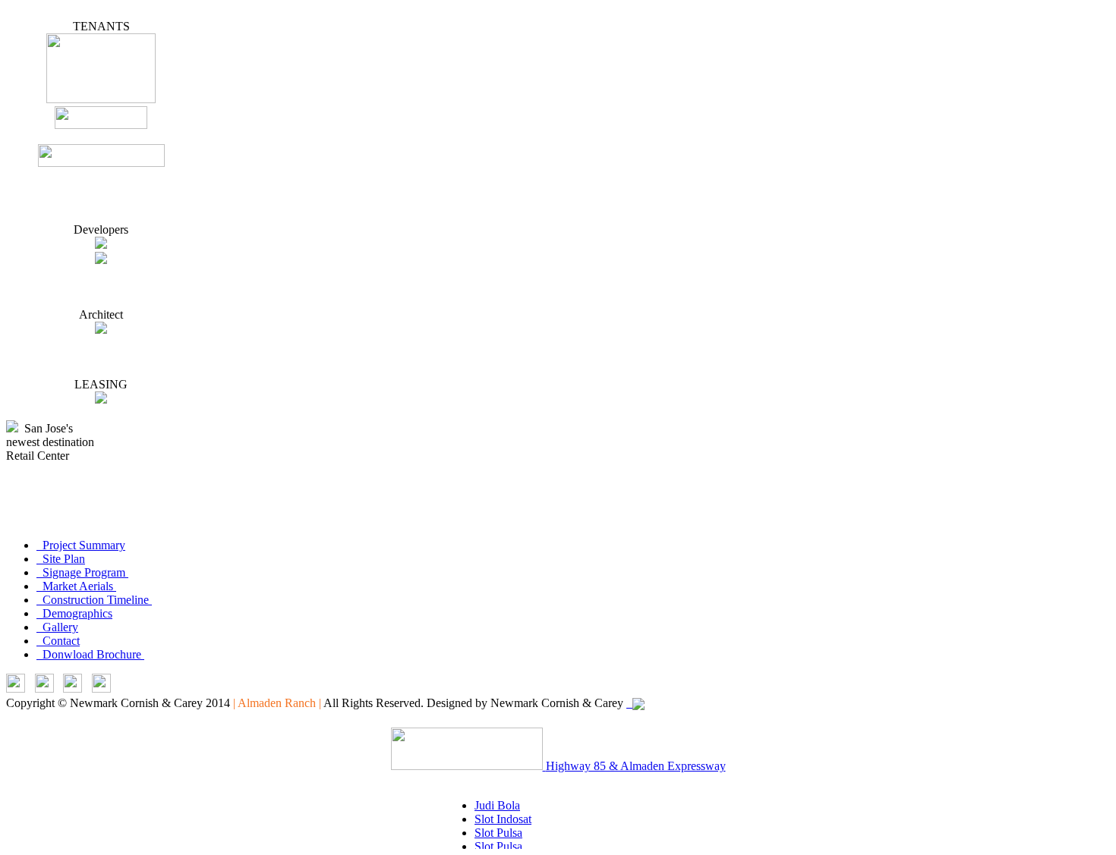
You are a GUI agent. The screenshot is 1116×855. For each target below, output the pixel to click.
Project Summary (80, 545)
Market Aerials (76, 586)
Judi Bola (497, 805)
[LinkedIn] (15, 688)
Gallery (57, 627)
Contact (58, 640)
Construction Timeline (94, 599)
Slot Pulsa (498, 832)
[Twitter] (44, 688)
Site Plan (60, 558)
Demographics (74, 613)
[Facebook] (72, 688)
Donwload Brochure (90, 654)
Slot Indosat (502, 819)
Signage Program (82, 572)
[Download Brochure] (101, 688)
